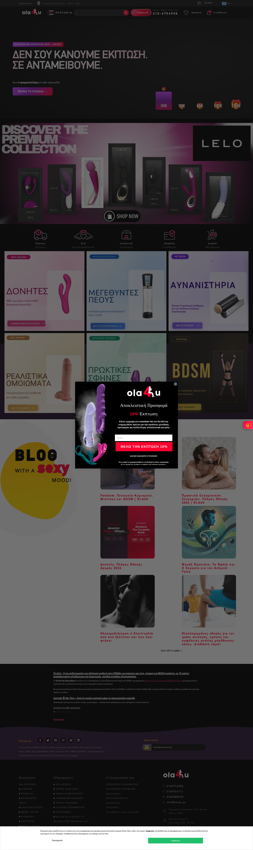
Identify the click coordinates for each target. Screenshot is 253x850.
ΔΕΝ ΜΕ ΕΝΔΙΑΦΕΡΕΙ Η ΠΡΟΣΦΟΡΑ (143, 456)
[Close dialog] (175, 384)
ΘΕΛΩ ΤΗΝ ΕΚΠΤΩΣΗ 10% (144, 446)
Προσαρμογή (57, 840)
